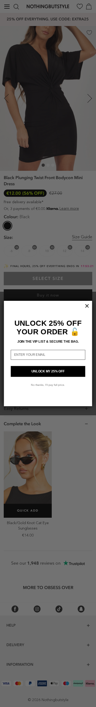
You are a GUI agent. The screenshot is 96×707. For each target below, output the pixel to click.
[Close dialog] (86, 305)
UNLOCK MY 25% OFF (48, 371)
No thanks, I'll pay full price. (48, 384)
